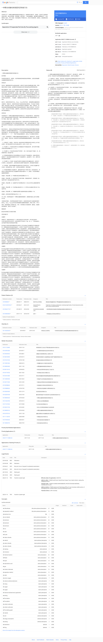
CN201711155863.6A (7, 438)
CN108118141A (6, 369)
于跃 (64, 25)
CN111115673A (6, 416)
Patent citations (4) (62, 61)
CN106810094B (6, 356)
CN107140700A (6, 404)
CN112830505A (6, 379)
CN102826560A (6, 391)
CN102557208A (6, 375)
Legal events (76, 61)
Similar (78, 19)
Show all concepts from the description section (14, 630)
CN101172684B (6, 347)
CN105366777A (6, 309)
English (65, 23)
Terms (57, 639)
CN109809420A (6, 397)
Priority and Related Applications (68, 62)
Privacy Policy (64, 639)
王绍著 (67, 25)
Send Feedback (40, 639)
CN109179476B (6, 372)
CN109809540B (6, 366)
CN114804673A (6, 423)
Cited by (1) (69, 61)
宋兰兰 (61, 25)
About (33, 639)
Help (70, 639)
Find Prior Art (71, 19)
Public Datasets (50, 639)
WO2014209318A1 (7, 305)
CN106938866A (6, 385)
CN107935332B (6, 419)
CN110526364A (6, 330)
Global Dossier (70, 65)
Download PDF (60, 19)
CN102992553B (6, 350)
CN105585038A (6, 313)
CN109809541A (6, 410)
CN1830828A (6, 301)
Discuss (77, 65)
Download (75, 502)
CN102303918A (6, 394)
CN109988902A (6, 388)
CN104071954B (6, 382)
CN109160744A (6, 360)
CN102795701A (6, 413)
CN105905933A (6, 353)
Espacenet (64, 65)
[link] (6, 508)
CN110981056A (6, 363)
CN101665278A (6, 401)
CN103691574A (6, 407)
